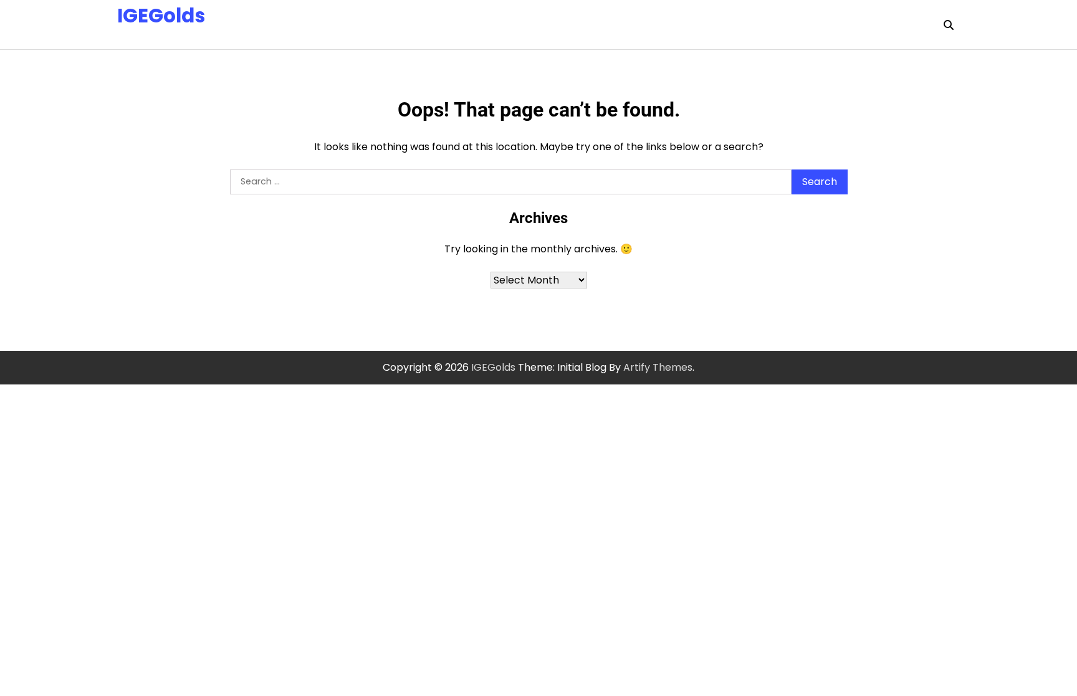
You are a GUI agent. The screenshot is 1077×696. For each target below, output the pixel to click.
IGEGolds (161, 15)
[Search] (948, 25)
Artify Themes (657, 367)
